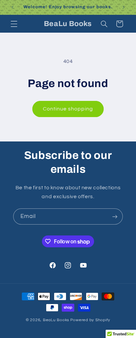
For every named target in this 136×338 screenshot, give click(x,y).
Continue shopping (68, 108)
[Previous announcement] (12, 7)
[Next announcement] (123, 7)
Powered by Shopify (90, 320)
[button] (13, 23)
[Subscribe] (114, 216)
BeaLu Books (56, 320)
